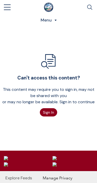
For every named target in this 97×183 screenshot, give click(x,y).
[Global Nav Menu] (7, 7)
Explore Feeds (18, 178)
